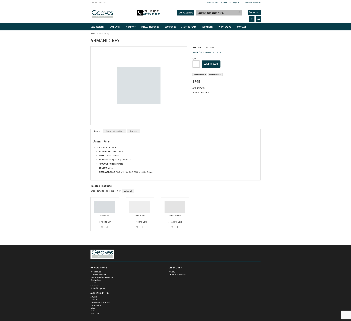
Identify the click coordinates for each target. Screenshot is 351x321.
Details (97, 131)
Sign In (236, 2)
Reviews (133, 131)
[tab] (97, 131)
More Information (114, 131)
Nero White (140, 215)
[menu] (175, 26)
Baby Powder (175, 215)
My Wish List (225, 2)
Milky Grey (104, 215)
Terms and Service (177, 274)
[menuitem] (98, 26)
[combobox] (219, 12)
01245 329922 (152, 14)
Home (92, 33)
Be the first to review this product (208, 52)
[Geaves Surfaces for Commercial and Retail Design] (112, 14)
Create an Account (252, 2)
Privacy (172, 271)
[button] (99, 2)
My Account (212, 2)
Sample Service (186, 13)
